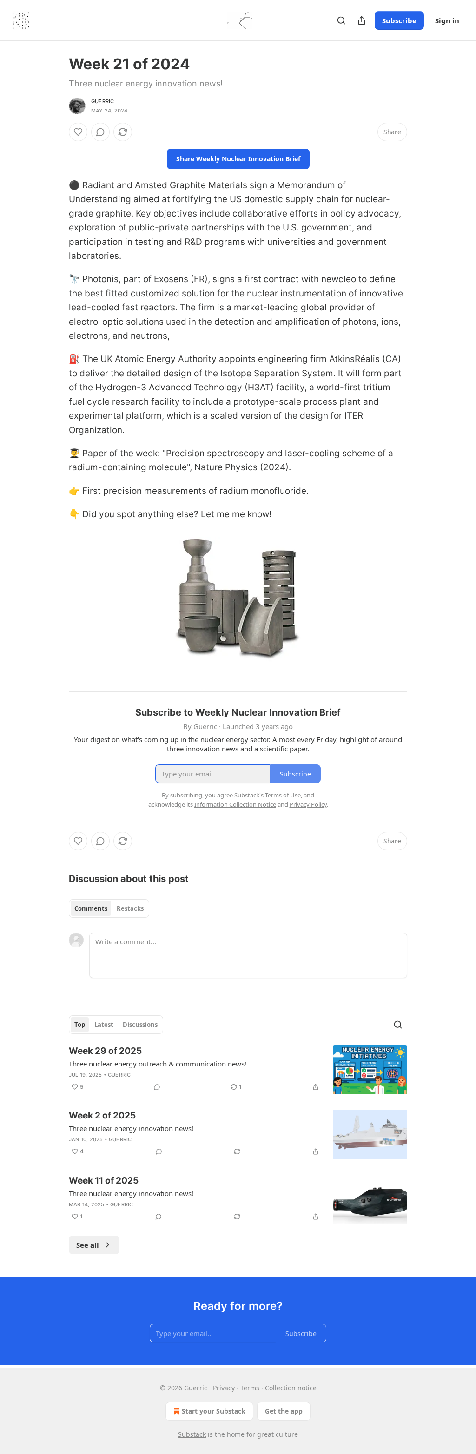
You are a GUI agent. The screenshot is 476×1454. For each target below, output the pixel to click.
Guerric (102, 101)
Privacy (224, 1387)
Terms (249, 1387)
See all (87, 1245)
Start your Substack (213, 1411)
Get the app (284, 1411)
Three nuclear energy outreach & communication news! (157, 1063)
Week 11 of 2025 (104, 1180)
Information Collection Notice (235, 804)
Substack (192, 1434)
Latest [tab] (103, 1024)
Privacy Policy (308, 804)
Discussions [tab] (140, 1024)
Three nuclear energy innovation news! (131, 1128)
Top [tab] (79, 1024)
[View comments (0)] (100, 132)
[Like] (78, 132)
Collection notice (291, 1387)
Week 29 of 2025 (105, 1051)
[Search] (341, 20)
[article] (238, 1070)
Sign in (447, 20)
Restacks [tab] (130, 908)
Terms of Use (283, 795)
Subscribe (399, 20)
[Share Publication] (361, 20)
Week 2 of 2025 (102, 1115)
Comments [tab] (90, 908)
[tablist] (109, 908)
